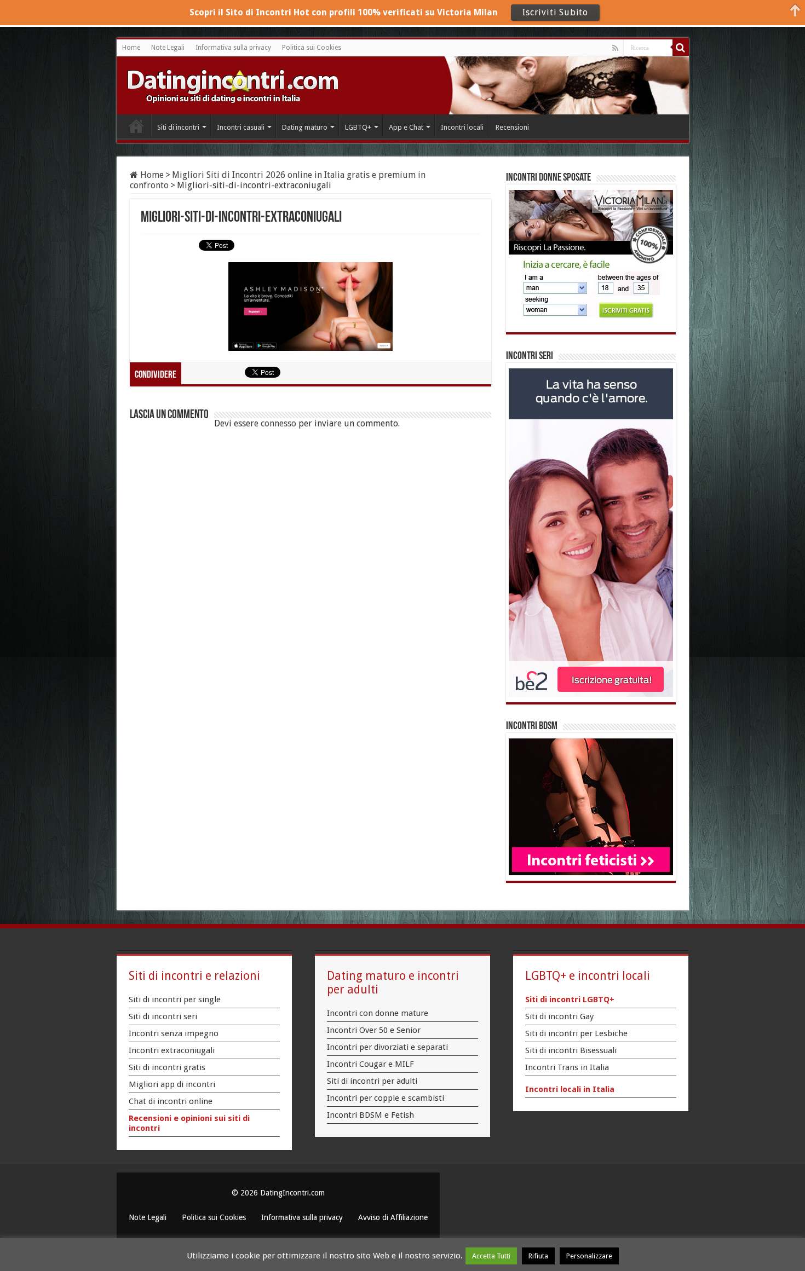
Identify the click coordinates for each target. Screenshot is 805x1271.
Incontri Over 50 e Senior (374, 1030)
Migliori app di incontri (172, 1084)
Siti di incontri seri (163, 1016)
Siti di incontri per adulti (372, 1081)
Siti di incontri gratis (167, 1067)
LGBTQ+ (358, 127)
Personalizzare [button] (589, 1256)
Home (131, 47)
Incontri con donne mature (377, 1013)
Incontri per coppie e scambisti (385, 1098)
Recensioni (512, 127)
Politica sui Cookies (311, 47)
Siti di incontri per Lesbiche (576, 1033)
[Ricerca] (680, 47)
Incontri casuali (240, 127)
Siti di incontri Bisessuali (571, 1050)
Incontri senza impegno (174, 1033)
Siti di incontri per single (175, 999)
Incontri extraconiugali (172, 1050)
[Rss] (615, 48)
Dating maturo (304, 127)
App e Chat (406, 127)
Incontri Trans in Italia (567, 1067)
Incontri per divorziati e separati (387, 1047)
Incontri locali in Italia (569, 1089)
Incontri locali (462, 127)
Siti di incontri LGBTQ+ (569, 999)
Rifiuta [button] (538, 1256)
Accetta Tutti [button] (491, 1256)
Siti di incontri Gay (559, 1016)
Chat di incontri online (170, 1101)
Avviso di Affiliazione (393, 1217)
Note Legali (168, 47)
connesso (278, 423)
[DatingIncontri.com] (233, 85)
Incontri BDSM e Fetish (370, 1115)
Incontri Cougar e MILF (370, 1064)
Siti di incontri (178, 127)
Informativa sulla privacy (233, 47)
